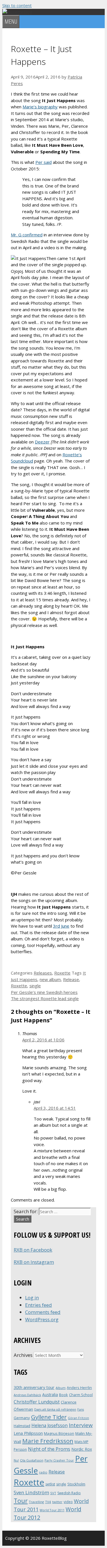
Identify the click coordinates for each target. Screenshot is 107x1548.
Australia (50, 1394)
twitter (57, 1502)
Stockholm (76, 1484)
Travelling (36, 1502)
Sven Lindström (31, 1492)
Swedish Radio (69, 1493)
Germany (22, 1417)
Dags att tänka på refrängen (55, 1409)
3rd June (61, 926)
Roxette (62, 973)
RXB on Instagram (34, 1262)
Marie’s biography (40, 107)
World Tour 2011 (52, 1510)
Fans (80, 1409)
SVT (53, 1493)
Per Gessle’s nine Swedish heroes (44, 992)
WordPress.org (41, 1319)
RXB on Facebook (33, 1249)
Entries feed (38, 1305)
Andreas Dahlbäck (27, 1395)
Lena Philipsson (28, 1433)
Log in (32, 1297)
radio (43, 1472)
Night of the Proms (49, 1449)
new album (50, 979)
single (35, 985)
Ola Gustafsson (31, 1460)
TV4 (48, 1502)
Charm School (81, 1394)
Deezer (42, 442)
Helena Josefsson (49, 1425)
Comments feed (42, 1312)
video (68, 1501)
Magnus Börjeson (59, 1433)
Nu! (16, 1460)
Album (61, 1388)
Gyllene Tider (49, 1417)
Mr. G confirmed (27, 235)
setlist (50, 1484)
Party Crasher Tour (59, 1460)
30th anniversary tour (34, 1387)
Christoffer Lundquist (37, 1402)
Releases (43, 973)
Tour (21, 1501)
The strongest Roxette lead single (45, 998)
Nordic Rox (81, 1449)
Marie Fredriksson (47, 1441)
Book (63, 1394)
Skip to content (17, 5)
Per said (43, 162)
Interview (81, 1425)
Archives (23, 1355)
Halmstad (22, 1425)
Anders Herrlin (79, 1387)
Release (71, 979)
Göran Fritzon (78, 1418)
